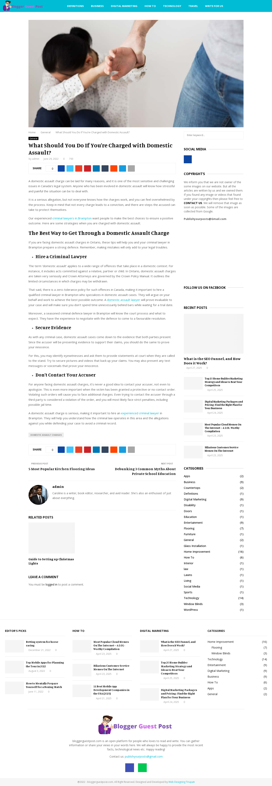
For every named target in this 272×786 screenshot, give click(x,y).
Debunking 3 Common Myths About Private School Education (145, 471)
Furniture (190, 534)
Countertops (192, 488)
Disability (190, 505)
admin (35, 159)
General (33, 138)
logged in (51, 584)
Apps (187, 476)
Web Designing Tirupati (181, 782)
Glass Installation (195, 546)
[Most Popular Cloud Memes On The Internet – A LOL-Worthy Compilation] (193, 429)
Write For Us (214, 6)
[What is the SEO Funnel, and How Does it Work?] (214, 334)
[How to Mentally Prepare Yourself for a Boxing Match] (14, 688)
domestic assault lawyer (123, 300)
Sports (188, 592)
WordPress (191, 610)
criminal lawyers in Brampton (72, 218)
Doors (188, 511)
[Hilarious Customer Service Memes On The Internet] (193, 452)
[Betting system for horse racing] (14, 646)
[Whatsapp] (253, 6)
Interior (188, 563)
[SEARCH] (239, 135)
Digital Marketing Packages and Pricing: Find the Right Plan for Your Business (224, 405)
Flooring (189, 528)
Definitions (75, 6)
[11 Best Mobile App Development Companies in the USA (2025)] (81, 691)
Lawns (188, 575)
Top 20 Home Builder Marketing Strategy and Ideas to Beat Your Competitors (224, 382)
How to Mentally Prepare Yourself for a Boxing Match (44, 685)
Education (190, 517)
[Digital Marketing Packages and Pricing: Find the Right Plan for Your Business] (193, 406)
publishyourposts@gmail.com (144, 756)
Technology (172, 6)
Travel (193, 6)
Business (97, 6)
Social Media (192, 586)
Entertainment (193, 522)
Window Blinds (193, 604)
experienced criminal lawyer (140, 413)
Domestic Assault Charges (46, 435)
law (186, 569)
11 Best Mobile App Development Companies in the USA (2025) (111, 690)
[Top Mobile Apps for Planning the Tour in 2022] (14, 667)
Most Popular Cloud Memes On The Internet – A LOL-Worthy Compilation (223, 428)
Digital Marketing (124, 6)
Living (187, 581)
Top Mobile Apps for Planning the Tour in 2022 (45, 664)
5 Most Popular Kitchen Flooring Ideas (61, 469)
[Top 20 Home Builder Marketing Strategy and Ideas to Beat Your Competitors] (193, 383)
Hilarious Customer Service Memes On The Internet (221, 449)
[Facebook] (248, 6)
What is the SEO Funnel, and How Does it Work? (212, 360)
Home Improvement (197, 552)
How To (150, 6)
